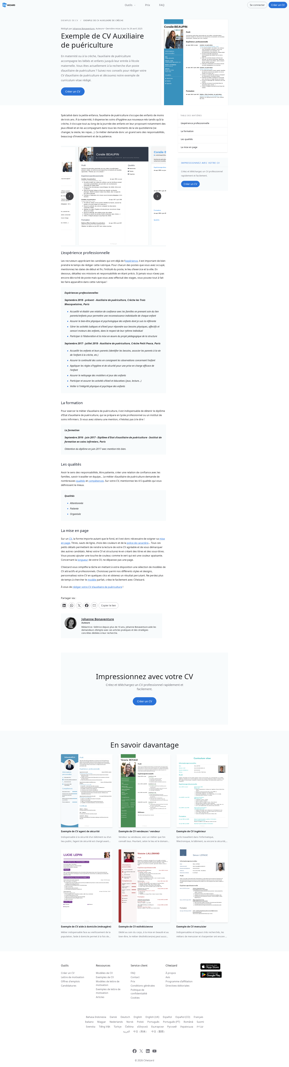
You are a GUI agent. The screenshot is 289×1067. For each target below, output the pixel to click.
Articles (100, 997)
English (138, 1017)
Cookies (135, 997)
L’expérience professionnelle (195, 123)
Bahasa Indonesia (96, 1017)
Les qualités (187, 139)
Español (167, 1017)
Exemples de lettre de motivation (108, 991)
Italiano (89, 1021)
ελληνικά (142, 1026)
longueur (83, 559)
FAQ (161, 5)
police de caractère (137, 543)
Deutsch (125, 1017)
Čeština (129, 1026)
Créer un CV (68, 973)
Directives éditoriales (178, 985)
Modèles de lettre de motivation (107, 983)
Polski (140, 1021)
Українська (186, 1026)
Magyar (101, 1021)
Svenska (90, 1026)
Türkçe (117, 1026)
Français (198, 1017)
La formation (187, 131)
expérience (131, 260)
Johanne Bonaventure (84, 28)
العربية (126, 1031)
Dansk (113, 1017)
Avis (168, 977)
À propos (171, 973)
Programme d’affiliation (179, 981)
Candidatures (68, 985)
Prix (147, 5)
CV (70, 538)
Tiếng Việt (104, 1026)
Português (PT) (171, 1021)
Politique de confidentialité (139, 991)
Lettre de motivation (72, 977)
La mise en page (189, 147)
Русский (172, 1026)
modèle (92, 579)
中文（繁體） (158, 1031)
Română (188, 1021)
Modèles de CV (104, 973)
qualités (80, 480)
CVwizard (148, 1060)
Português (153, 1021)
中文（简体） (140, 1031)
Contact (135, 977)
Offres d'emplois (70, 981)
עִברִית (200, 1026)
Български (157, 1026)
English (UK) (152, 1017)
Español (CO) (183, 1017)
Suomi (200, 1021)
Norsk (129, 1021)
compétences (96, 480)
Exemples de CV (69, 20)
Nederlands (116, 1021)
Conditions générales (143, 985)
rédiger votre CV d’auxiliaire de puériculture (97, 587)
